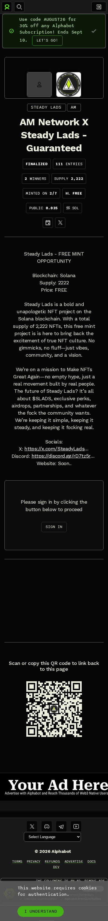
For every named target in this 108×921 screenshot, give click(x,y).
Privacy (33, 861)
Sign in (54, 526)
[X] (60, 223)
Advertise (74, 861)
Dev (56, 867)
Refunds (52, 861)
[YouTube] (76, 826)
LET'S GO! (47, 40)
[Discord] (47, 826)
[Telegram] (61, 826)
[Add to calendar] (48, 223)
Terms (17, 861)
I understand (40, 911)
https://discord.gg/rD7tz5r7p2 (64, 455)
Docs (92, 861)
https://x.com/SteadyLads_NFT (56, 448)
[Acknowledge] (94, 31)
